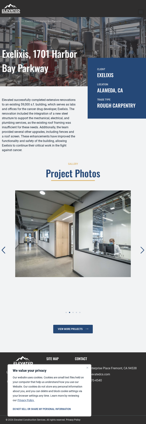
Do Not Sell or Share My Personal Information (42, 409)
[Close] (87, 367)
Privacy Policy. (25, 400)
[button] (141, 12)
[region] (49, 390)
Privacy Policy (73, 419)
